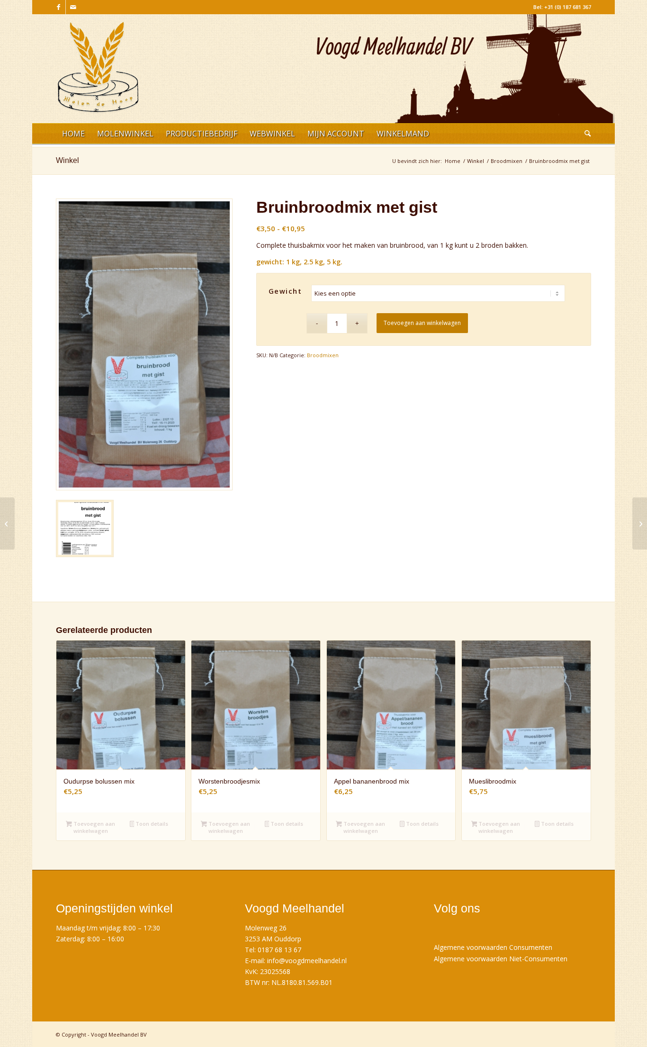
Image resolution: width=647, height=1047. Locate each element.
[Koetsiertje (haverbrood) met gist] (639, 523)
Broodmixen (323, 355)
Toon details (151, 823)
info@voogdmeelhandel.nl (307, 960)
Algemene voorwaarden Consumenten (493, 947)
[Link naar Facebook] (58, 7)
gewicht (285, 291)
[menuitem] (73, 135)
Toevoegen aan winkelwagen (422, 323)
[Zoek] (584, 135)
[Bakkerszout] (7, 523)
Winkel (67, 160)
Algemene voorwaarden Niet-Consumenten (500, 958)
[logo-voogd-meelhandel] (98, 72)
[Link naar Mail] (73, 7)
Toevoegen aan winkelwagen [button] (93, 827)
